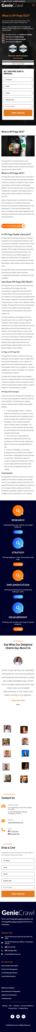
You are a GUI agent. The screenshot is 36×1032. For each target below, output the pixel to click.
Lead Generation (6, 998)
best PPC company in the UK (13, 922)
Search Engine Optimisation (9, 965)
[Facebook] (12, 1016)
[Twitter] (23, 1016)
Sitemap (4, 1006)
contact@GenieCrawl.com (15, 822)
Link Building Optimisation (9, 973)
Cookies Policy (23, 1008)
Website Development (8, 988)
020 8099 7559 (12, 950)
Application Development (9, 995)
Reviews (16, 1006)
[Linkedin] (18, 1016)
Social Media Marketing (8, 976)
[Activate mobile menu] (33, 5)
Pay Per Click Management (9, 969)
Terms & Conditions (27, 1006)
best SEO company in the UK (20, 919)
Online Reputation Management (10, 991)
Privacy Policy (12, 1008)
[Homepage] (12, 8)
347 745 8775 (11, 947)
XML (10, 1006)
